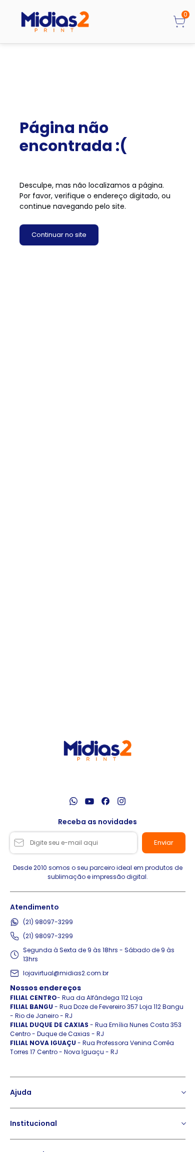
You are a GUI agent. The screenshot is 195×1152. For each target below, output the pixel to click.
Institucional (33, 1123)
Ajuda (21, 1092)
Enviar (164, 842)
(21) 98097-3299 (48, 922)
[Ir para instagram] (121, 801)
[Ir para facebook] (105, 801)
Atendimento (34, 907)
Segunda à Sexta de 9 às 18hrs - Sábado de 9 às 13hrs (98, 954)
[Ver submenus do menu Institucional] (183, 1123)
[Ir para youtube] (89, 801)
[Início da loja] (55, 22)
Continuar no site (59, 234)
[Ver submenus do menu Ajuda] (183, 1092)
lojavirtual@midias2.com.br (65, 973)
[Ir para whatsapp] (73, 801)
